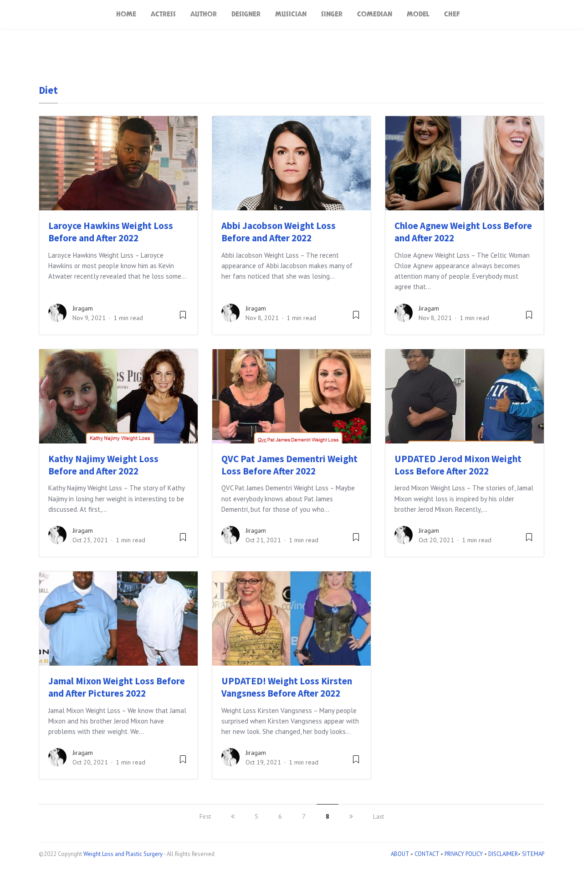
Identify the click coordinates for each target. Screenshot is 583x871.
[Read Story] (183, 318)
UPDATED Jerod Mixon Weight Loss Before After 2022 (458, 465)
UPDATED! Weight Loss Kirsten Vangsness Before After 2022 (286, 687)
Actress (163, 14)
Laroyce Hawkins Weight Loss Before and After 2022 (110, 231)
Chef (452, 14)
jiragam (82, 308)
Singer (332, 14)
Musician (291, 14)
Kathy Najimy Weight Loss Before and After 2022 (103, 465)
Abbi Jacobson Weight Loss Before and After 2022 (278, 231)
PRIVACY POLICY (464, 854)
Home (126, 14)
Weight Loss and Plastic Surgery (123, 854)
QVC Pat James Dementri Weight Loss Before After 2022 (289, 465)
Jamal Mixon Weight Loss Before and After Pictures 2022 (116, 687)
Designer (246, 14)
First (205, 816)
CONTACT (426, 854)
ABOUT (400, 854)
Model (418, 14)
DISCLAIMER (503, 854)
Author (203, 14)
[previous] (233, 816)
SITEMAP (533, 854)
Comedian (374, 14)
